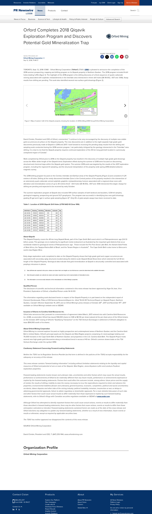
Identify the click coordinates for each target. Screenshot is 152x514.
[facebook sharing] (102, 57)
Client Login (111, 3)
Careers (80, 504)
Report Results (50, 509)
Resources (17, 3)
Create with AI (50, 504)
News (40, 10)
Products (52, 10)
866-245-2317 (19, 500)
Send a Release (131, 3)
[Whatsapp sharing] (117, 57)
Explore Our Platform (52, 500)
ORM (87, 69)
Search (133, 10)
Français (94, 3)
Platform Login (115, 502)
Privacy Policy (115, 504)
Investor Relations (29, 3)
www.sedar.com (103, 396)
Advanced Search (113, 19)
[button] (76, 102)
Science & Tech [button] (44, 19)
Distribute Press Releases (54, 507)
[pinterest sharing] (122, 57)
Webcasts (51, 3)
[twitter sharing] (107, 57)
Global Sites (82, 508)
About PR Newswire (84, 500)
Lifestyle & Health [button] (60, 19)
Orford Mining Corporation (35, 454)
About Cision (82, 502)
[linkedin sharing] (112, 57)
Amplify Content (50, 511)
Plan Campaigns (50, 502)
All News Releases (116, 500)
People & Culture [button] (96, 19)
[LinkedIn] (14, 509)
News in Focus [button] (19, 19)
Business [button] (31, 19)
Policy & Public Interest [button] (78, 19)
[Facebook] (16, 509)
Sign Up (120, 3)
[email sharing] (127, 57)
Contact (64, 10)
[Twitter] (19, 509)
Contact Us (17, 507)
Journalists (41, 3)
